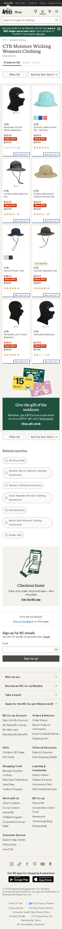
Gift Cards (8, 756)
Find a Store (9, 844)
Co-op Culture (11, 807)
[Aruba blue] (36, 118)
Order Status (39, 720)
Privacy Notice (16, 908)
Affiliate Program (12, 817)
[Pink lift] (45, 118)
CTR (4, 40)
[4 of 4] (18, 113)
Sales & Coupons (42, 752)
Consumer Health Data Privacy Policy (31, 912)
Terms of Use (15, 903)
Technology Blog (42, 821)
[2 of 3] (16, 186)
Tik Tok (19, 864)
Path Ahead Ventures (44, 789)
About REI (38, 802)
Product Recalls (17, 916)
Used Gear (9, 784)
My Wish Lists (10, 729)
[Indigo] (11, 257)
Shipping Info (40, 738)
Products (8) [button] (12, 62)
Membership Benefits (15, 734)
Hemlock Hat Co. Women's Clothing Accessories (28, 472)
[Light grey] (6, 257)
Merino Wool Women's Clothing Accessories (25, 522)
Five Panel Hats (17, 510)
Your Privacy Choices (43, 903)
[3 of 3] (18, 186)
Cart (49, 11)
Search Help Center (14, 839)
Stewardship (39, 825)
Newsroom (38, 816)
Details (46, 636)
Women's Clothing (18, 40)
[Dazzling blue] (40, 118)
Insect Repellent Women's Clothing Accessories (27, 497)
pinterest (35, 864)
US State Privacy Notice (41, 908)
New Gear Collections (15, 779)
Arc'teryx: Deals (17, 460)
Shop (18, 12)
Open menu (56, 11)
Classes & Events (42, 779)
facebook (27, 864)
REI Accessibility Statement (31, 924)
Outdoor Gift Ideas (13, 752)
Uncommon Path (42, 784)
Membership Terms (31, 920)
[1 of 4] (14, 113)
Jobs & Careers (11, 802)
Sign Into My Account (15, 720)
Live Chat (8, 849)
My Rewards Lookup (14, 724)
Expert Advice (32, 62)
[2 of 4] (15, 113)
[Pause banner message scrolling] (58, 29)
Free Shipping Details (44, 756)
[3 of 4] (17, 113)
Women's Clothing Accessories (25, 485)
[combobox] (31, 20)
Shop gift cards (31, 423)
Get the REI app (31, 599)
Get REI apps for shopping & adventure (31, 873)
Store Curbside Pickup (45, 733)
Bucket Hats (15, 535)
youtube (42, 864)
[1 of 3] (14, 186)
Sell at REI (8, 812)
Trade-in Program (12, 789)
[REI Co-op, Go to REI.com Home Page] (7, 11)
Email (5, 643)
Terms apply (46, 418)
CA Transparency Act (42, 916)
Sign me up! (31, 658)
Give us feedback (23, 621)
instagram (11, 864)
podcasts (50, 864)
